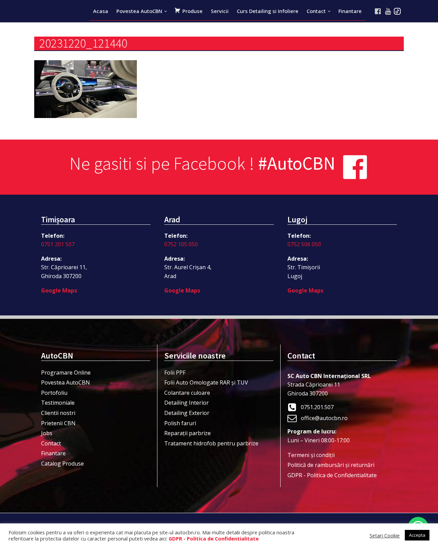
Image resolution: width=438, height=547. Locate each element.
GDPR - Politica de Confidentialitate (332, 475)
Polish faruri (180, 423)
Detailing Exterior (186, 413)
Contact (316, 11)
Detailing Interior (186, 402)
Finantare (350, 11)
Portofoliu (54, 392)
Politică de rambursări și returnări (330, 465)
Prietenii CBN (58, 423)
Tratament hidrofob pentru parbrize (211, 443)
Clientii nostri (58, 413)
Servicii (220, 11)
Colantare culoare (187, 392)
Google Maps (59, 290)
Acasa (100, 11)
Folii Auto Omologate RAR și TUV (206, 382)
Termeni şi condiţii (311, 455)
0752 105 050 (181, 244)
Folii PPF (174, 372)
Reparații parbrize (187, 433)
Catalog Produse (62, 463)
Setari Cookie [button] (385, 535)
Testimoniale (58, 402)
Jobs (46, 433)
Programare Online (66, 372)
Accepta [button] (417, 535)
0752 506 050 (304, 244)
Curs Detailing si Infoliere (267, 11)
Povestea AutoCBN (139, 11)
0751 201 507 (58, 244)
